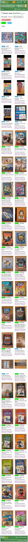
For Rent (3, 22)
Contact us (24, 9)
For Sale (9, 22)
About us (19, 9)
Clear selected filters (6, 19)
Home (2, 9)
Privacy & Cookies (23, 537)
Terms (17, 537)
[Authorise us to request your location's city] (16, 6)
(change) (23, 13)
